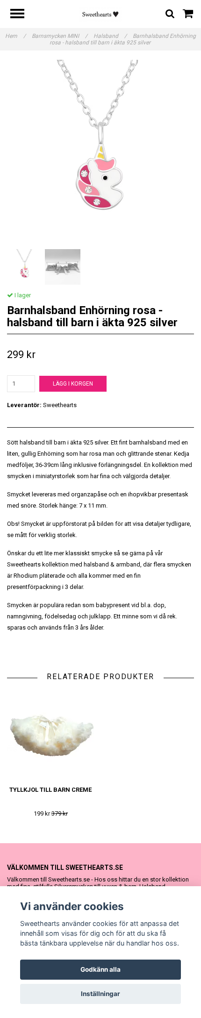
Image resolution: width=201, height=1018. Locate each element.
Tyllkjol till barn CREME (50, 789)
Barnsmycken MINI (59, 36)
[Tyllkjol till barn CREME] (50, 735)
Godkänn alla (100, 969)
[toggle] (22, 15)
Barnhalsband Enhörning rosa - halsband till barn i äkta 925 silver (123, 39)
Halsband (110, 36)
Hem (15, 36)
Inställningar (100, 993)
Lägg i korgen (73, 383)
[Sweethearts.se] (100, 13)
